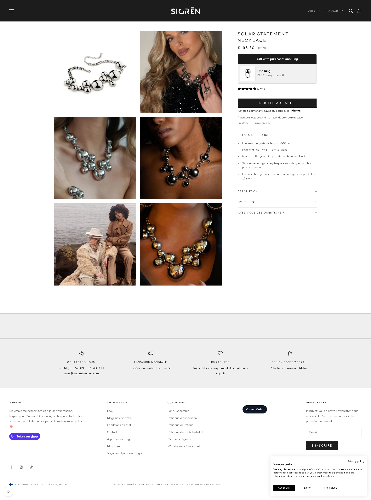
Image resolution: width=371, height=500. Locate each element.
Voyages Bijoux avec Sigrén (125, 453)
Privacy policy (356, 461)
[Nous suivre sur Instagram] (21, 467)
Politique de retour (180, 425)
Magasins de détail (119, 418)
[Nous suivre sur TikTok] (31, 467)
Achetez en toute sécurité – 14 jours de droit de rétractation (271, 117)
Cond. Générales (178, 411)
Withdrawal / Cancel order (185, 446)
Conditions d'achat (119, 425)
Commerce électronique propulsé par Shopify (186, 484)
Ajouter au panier (277, 103)
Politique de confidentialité (185, 432)
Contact (112, 432)
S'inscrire (322, 446)
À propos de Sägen (120, 439)
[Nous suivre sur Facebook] (11, 467)
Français (332, 10)
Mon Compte (115, 446)
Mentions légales (179, 439)
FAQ (110, 411)
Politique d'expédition (182, 418)
